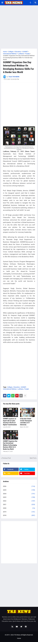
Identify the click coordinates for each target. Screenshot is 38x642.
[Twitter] (9, 395)
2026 (19, 486)
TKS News (17, 635)
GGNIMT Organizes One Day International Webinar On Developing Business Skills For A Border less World (10, 445)
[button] (2, 2)
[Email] (21, 395)
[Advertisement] (19, 27)
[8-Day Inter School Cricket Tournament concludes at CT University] (27, 412)
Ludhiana (20, 389)
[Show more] (25, 395)
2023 (19, 497)
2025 (19, 490)
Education (16, 387)
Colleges (9, 387)
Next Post (33, 458)
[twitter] (21, 626)
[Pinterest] (17, 395)
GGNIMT (23, 387)
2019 (19, 512)
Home (19, 638)
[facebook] (25, 626)
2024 (19, 493)
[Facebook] (4, 395)
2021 (19, 504)
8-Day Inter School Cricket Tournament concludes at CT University (26, 422)
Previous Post (6, 458)
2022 (19, 501)
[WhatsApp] (13, 395)
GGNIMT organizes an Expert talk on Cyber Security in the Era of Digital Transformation (10, 422)
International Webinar (10, 389)
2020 (19, 508)
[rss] (12, 626)
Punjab (26, 389)
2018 (19, 515)
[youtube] (17, 626)
